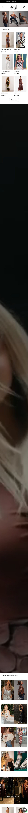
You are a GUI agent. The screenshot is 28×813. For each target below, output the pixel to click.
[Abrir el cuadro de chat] (25, 810)
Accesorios (4, 773)
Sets (2, 725)
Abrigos (16, 701)
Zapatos (16, 773)
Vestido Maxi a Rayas (6, 49)
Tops (2, 701)
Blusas (3, 749)
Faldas (16, 749)
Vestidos (16, 725)
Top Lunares (17, 71)
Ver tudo (14, 100)
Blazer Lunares (17, 49)
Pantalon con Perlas (5, 71)
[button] (3, 7)
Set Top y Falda (4, 93)
